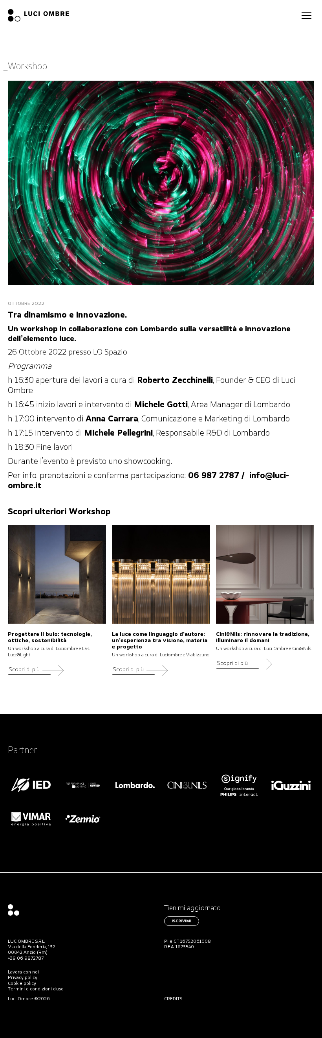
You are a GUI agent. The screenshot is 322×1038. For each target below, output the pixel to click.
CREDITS (173, 999)
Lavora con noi (23, 972)
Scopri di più (24, 669)
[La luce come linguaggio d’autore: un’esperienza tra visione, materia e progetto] (161, 574)
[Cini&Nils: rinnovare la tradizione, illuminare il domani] (265, 574)
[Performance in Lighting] (82, 792)
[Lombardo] (135, 792)
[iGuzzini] (291, 792)
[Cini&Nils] (187, 792)
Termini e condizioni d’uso (36, 989)
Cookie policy (22, 983)
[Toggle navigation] (306, 15)
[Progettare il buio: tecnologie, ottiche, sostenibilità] (57, 574)
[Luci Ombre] (38, 15)
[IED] (31, 792)
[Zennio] (82, 826)
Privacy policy (22, 977)
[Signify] (239, 792)
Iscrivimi (181, 921)
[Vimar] (31, 826)
